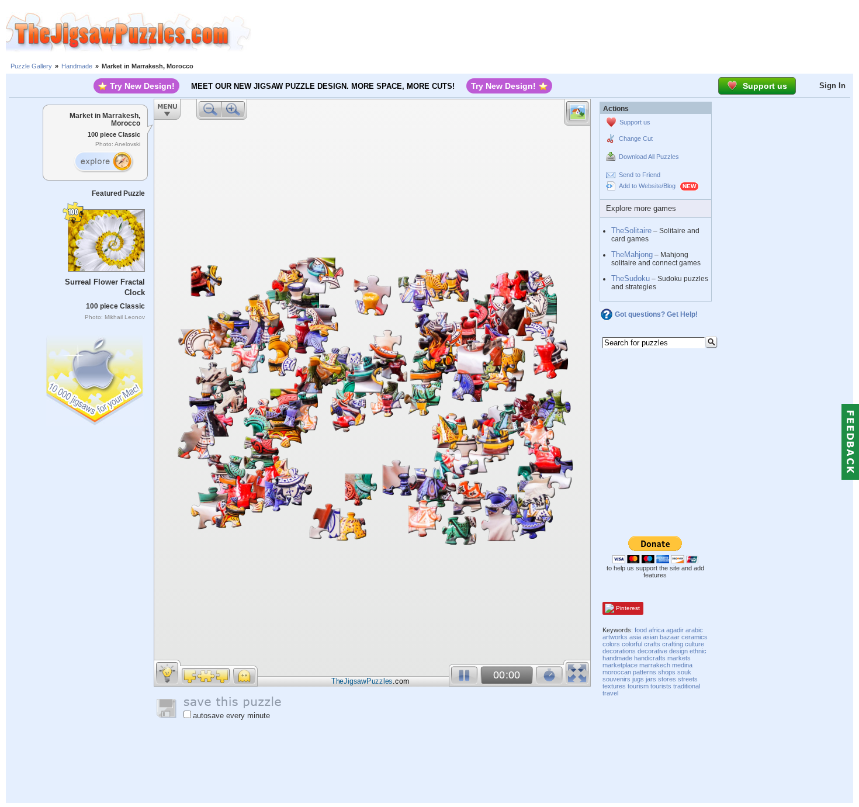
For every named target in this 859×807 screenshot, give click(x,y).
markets (679, 657)
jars (651, 679)
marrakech (654, 665)
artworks (615, 636)
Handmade (76, 66)
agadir (675, 629)
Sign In (832, 85)
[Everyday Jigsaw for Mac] (95, 377)
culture (694, 643)
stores (667, 679)
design (678, 650)
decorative (652, 650)
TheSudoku (630, 278)
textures (614, 686)
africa (656, 629)
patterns (644, 672)
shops (667, 672)
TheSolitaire (631, 230)
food (641, 629)
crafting (672, 643)
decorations (619, 650)
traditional (686, 686)
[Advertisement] (555, 32)
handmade (617, 657)
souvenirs (616, 679)
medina (682, 665)
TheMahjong (632, 254)
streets (688, 679)
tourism (638, 686)
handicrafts (650, 657)
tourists (660, 686)
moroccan (616, 672)
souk (684, 672)
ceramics (694, 636)
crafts (652, 643)
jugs (638, 679)
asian (650, 636)
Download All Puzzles (649, 156)
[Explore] (103, 162)
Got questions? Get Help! (656, 314)
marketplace (620, 665)
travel (610, 693)
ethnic (698, 650)
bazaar (670, 636)
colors (611, 643)
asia (635, 636)
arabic (694, 629)
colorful (632, 643)
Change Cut (636, 138)
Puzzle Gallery (31, 66)
